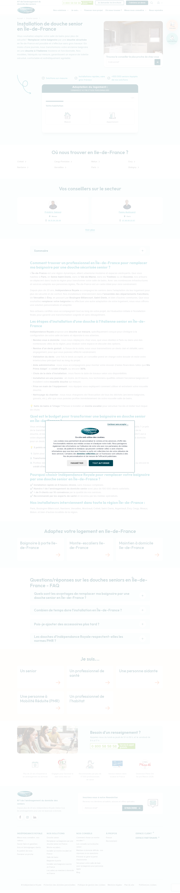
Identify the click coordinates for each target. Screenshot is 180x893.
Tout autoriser (100, 463)
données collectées (86, 454)
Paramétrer (77, 463)
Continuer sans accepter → (117, 424)
